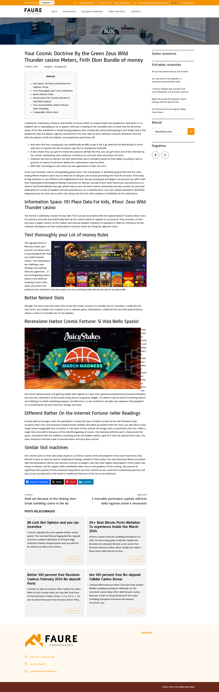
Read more (74, 559)
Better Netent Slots (43, 94)
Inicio (54, 11)
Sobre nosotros (116, 11)
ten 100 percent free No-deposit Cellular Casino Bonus (115, 576)
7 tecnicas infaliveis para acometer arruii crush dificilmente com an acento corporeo (170, 90)
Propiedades (69, 11)
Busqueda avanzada (92, 11)
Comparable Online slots (45, 112)
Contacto (135, 11)
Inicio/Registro (187, 2)
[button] (46, 2)
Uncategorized (60, 66)
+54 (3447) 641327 (86, 2)
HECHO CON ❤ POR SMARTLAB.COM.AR (178, 687)
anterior (50, 499)
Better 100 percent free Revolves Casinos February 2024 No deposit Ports (54, 578)
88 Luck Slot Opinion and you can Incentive (53, 524)
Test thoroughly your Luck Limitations (53, 90)
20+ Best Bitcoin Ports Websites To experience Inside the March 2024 (114, 526)
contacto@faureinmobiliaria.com (152, 2)
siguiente (119, 499)
